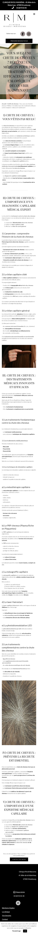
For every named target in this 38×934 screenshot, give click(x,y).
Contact (5, 919)
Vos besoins (6, 916)
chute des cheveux (27, 222)
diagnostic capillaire (18, 161)
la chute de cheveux (23, 236)
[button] (19, 7)
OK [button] (25, 931)
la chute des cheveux (19, 422)
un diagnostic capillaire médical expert (19, 205)
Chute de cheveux (19, 115)
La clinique (6, 912)
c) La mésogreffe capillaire (15, 571)
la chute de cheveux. (19, 168)
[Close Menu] (12, 1)
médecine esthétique (23, 136)
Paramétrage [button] (16, 931)
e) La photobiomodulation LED (17, 625)
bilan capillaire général (18, 310)
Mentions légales (8, 908)
